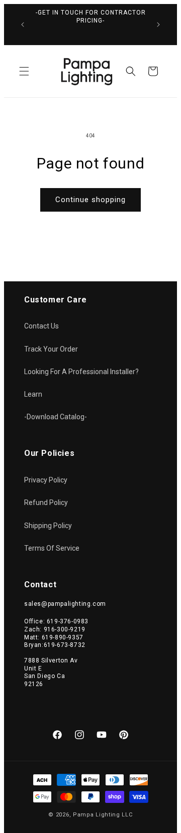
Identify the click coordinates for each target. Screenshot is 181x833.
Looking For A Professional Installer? (81, 372)
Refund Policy (46, 502)
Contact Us (41, 326)
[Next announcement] (158, 25)
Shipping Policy (48, 526)
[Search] (131, 71)
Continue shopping (90, 199)
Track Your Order (51, 349)
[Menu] (24, 71)
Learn (33, 394)
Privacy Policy (45, 480)
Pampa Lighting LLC (103, 814)
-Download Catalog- (55, 417)
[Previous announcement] (23, 25)
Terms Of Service (51, 548)
